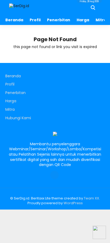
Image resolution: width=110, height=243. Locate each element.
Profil (35, 20)
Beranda (14, 20)
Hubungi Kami (18, 118)
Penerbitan (58, 20)
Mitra (10, 109)
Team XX (91, 198)
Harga (83, 20)
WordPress (73, 203)
